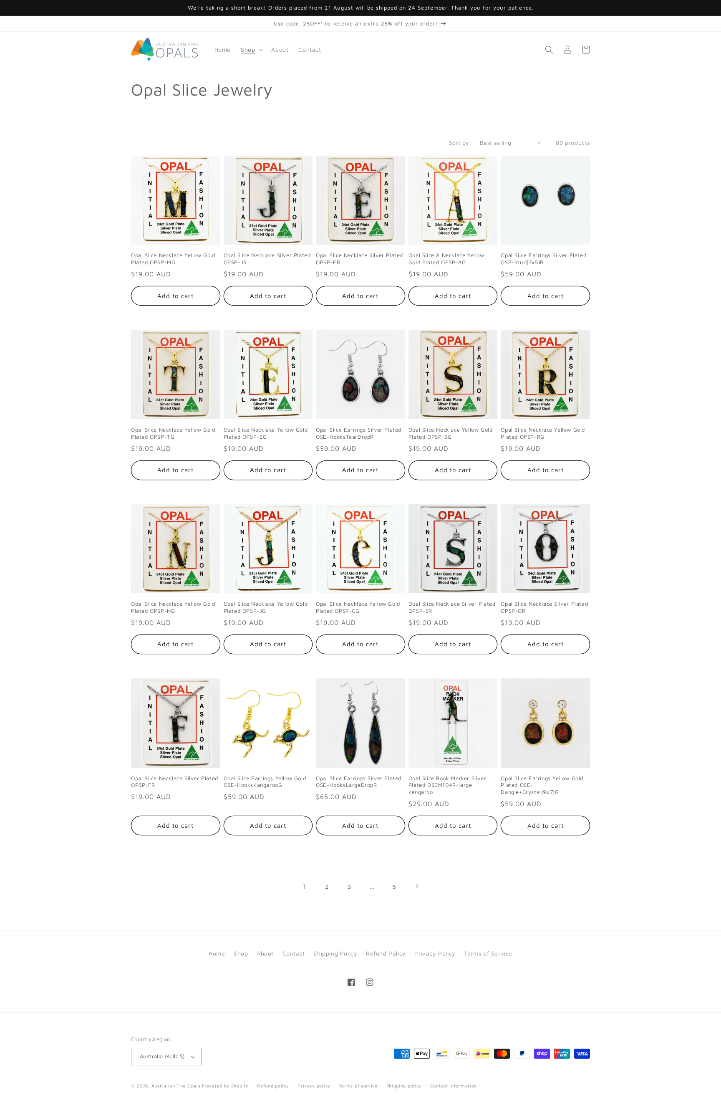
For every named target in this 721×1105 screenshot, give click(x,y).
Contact (293, 953)
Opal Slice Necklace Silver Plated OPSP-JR (267, 259)
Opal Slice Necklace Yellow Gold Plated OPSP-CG (358, 607)
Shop (241, 953)
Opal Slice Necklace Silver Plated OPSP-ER (359, 259)
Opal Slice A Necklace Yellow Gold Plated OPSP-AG (446, 259)
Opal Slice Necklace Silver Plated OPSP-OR (544, 607)
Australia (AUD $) (162, 1056)
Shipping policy (404, 1085)
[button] (251, 49)
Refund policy (273, 1085)
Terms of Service (488, 953)
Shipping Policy (335, 953)
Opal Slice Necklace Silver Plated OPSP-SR (452, 607)
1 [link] (304, 886)
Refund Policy (386, 953)
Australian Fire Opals (176, 1085)
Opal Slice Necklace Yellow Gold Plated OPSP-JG (266, 607)
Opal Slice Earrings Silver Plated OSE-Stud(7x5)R (543, 259)
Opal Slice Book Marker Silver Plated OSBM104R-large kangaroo (447, 785)
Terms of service (358, 1085)
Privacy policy (313, 1085)
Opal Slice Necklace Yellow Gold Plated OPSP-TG (173, 433)
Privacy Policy (434, 953)
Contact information (453, 1085)
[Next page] (417, 886)
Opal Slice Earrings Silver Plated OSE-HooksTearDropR (358, 433)
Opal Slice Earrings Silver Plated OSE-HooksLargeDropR (358, 782)
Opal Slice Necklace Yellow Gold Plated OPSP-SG (450, 433)
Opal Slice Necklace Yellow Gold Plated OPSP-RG (543, 433)
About (265, 953)
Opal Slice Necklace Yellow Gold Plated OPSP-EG (266, 433)
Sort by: (460, 142)
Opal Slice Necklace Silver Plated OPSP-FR (174, 782)
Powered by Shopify (225, 1085)
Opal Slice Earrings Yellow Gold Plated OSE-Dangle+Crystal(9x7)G (542, 785)
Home (217, 953)
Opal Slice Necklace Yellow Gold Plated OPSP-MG (173, 259)
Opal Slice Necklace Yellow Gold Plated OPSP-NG (173, 607)
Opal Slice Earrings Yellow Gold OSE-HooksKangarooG (265, 782)
